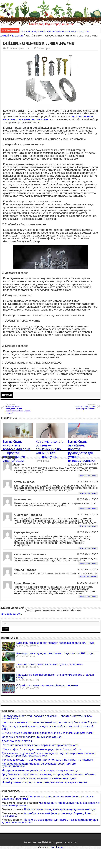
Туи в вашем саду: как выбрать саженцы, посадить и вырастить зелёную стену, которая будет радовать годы (48, 754)
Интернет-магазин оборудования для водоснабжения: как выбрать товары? (18, 409)
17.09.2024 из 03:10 (87, 582)
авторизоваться (11, 613)
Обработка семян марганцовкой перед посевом (47, 685)
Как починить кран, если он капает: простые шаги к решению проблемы (47, 797)
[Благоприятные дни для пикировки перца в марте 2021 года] (8, 656)
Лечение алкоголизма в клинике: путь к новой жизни (49, 664)
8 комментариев (15, 48)
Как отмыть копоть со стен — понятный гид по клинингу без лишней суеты (49, 449)
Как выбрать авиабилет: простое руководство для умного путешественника (81, 451)
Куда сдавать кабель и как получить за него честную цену (39, 778)
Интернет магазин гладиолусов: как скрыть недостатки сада (41, 770)
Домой (5, 35)
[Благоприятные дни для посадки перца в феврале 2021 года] (8, 646)
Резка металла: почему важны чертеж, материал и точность (55, 31)
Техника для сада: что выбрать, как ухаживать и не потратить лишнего (47, 759)
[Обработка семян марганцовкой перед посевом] (8, 688)
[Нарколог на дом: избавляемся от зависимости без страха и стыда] (8, 678)
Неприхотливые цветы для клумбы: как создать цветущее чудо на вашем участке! (50, 821)
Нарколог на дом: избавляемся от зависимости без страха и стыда (55, 676)
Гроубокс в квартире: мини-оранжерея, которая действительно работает (49, 774)
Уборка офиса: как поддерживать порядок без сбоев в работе (41, 749)
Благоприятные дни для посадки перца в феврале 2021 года (55, 642)
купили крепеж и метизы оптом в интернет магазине (48, 118)
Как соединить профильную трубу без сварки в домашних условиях (50, 804)
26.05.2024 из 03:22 (87, 464)
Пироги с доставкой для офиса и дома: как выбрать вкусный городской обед (47, 727)
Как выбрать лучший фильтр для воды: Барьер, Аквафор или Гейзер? (49, 814)
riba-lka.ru (56, 847)
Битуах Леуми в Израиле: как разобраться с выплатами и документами (47, 732)
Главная (17, 35)
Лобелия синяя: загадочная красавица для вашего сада (60, 809)
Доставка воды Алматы (17, 741)
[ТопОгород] (50, 13)
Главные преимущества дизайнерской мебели (85, 407)
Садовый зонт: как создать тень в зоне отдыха (32, 736)
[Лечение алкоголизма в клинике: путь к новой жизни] (8, 667)
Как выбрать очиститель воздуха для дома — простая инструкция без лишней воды (17, 451)
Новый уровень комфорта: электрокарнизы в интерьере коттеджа (44, 782)
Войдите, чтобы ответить (88, 475)
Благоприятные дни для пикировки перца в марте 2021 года (54, 653)
